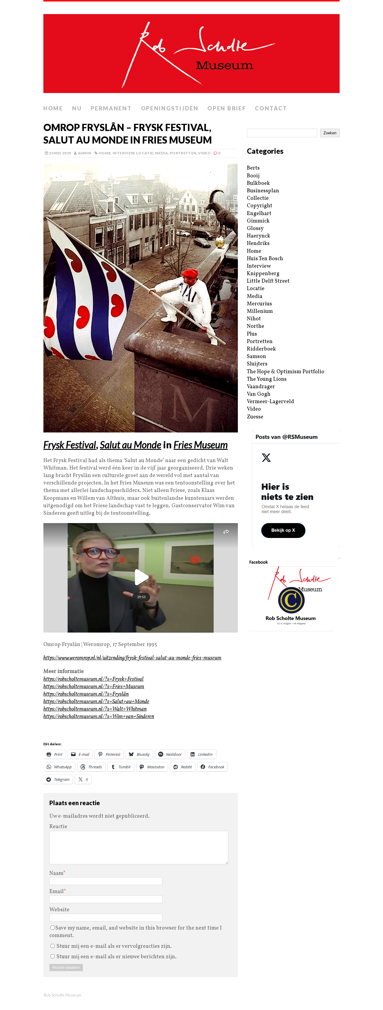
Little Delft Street (268, 281)
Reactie (58, 827)
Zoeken (329, 133)
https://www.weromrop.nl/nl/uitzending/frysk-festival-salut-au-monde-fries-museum (132, 658)
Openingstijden (170, 108)
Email (56, 891)
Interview (123, 153)
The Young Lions (267, 379)
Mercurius (259, 304)
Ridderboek (261, 349)
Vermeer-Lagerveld (270, 402)
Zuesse (255, 417)
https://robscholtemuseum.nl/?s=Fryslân (86, 694)
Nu (77, 108)
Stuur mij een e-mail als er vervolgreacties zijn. (114, 946)
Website (59, 910)
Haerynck (258, 236)
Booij (253, 176)
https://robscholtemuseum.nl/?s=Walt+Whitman (95, 709)
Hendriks (258, 243)
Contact (271, 108)
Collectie (258, 198)
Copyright (259, 206)
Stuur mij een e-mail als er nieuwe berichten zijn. (117, 957)
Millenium (260, 311)
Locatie (144, 153)
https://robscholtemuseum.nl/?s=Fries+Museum (93, 687)
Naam (56, 873)
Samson (256, 356)
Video (204, 153)
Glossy (255, 228)
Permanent (111, 108)
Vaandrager (261, 387)
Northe (255, 326)
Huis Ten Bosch (265, 259)
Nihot (254, 319)
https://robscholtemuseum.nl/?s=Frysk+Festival (93, 679)
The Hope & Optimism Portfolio (285, 372)
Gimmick (258, 221)
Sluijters (257, 364)
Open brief (226, 108)
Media (161, 153)
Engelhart (259, 213)
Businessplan (263, 191)
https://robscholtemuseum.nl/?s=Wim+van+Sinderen (98, 716)
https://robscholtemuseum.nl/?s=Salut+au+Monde (96, 702)
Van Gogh (258, 394)
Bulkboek (258, 183)
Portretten (183, 153)
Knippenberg (263, 274)
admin (85, 153)
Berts (253, 168)
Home (53, 108)
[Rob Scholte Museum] (191, 51)
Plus (252, 334)
